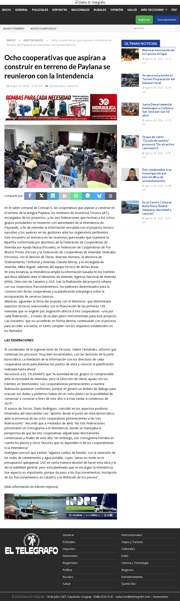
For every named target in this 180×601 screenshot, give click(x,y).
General (21, 10)
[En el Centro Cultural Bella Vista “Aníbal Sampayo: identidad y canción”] (130, 207)
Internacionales (131, 535)
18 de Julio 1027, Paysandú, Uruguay (69, 597)
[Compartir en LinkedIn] (53, 196)
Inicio (6, 10)
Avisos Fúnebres (13, 28)
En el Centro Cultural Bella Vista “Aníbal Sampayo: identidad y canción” (156, 208)
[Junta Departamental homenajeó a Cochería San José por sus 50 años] (130, 109)
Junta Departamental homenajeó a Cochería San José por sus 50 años (157, 110)
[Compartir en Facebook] (30, 196)
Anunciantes (160, 597)
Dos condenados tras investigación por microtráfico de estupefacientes (157, 175)
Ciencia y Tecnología (134, 563)
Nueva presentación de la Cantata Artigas (158, 52)
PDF (174, 10)
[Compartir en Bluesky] (99, 196)
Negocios (127, 570)
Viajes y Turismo (132, 542)
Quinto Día (128, 584)
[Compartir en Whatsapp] (76, 196)
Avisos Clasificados (43, 28)
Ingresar (144, 20)
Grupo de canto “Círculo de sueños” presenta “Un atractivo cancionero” (158, 142)
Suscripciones (167, 20)
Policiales (40, 10)
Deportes (59, 10)
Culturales (128, 549)
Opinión (116, 10)
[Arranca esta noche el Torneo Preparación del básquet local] (130, 80)
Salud (132, 10)
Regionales (70, 563)
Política (67, 570)
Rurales (100, 10)
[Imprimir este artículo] (64, 196)
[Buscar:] (154, 28)
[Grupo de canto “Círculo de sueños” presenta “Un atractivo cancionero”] (130, 141)
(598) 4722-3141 (103, 597)
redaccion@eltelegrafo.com (132, 597)
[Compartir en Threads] (111, 196)
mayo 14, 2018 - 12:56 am (26, 86)
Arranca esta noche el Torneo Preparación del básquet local (158, 79)
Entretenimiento (132, 577)
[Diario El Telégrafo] (90, 2)
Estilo (124, 556)
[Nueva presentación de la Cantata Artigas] (130, 55)
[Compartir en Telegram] (88, 196)
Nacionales (80, 10)
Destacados (58, 86)
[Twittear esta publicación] (41, 196)
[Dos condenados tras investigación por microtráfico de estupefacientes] (130, 174)
